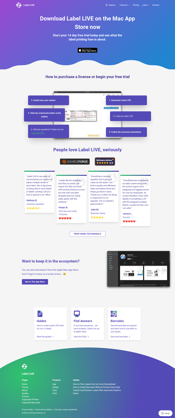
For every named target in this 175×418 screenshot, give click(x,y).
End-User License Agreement (66, 410)
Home (24, 384)
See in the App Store (35, 282)
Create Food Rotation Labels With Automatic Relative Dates (97, 392)
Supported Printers (30, 399)
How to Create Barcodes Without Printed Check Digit (96, 387)
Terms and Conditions (43, 410)
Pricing (136, 5)
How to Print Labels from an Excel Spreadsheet (94, 384)
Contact (155, 5)
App (54, 384)
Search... (113, 5)
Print (55, 393)
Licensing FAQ (37, 133)
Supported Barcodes (31, 402)
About (24, 390)
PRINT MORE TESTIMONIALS (87, 234)
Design (56, 387)
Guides (25, 393)
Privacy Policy (27, 410)
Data (55, 390)
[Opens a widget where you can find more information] (165, 413)
